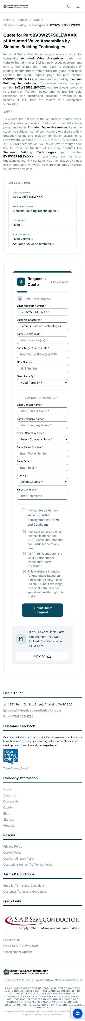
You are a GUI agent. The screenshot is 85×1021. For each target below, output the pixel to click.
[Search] (69, 6)
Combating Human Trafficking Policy (27, 864)
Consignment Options (17, 951)
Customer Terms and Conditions (24, 891)
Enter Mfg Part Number (31, 305)
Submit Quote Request (42, 610)
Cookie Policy (12, 852)
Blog (6, 813)
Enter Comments (27, 489)
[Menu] (78, 6)
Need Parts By (26, 376)
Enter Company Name (30, 418)
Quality (8, 807)
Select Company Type (30, 433)
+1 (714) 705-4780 (20, 716)
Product (22, 19)
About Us (9, 795)
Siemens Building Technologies (24, 25)
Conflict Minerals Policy (19, 858)
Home (7, 19)
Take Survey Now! (15, 768)
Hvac (36, 19)
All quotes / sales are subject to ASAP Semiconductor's (44, 517)
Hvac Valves (21, 239)
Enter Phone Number (30, 447)
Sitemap (8, 819)
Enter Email (24, 461)
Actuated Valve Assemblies (32, 244)
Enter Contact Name (29, 404)
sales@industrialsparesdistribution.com (34, 710)
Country (22, 475)
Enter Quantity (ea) (28, 333)
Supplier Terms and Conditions (24, 885)
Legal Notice (11, 939)
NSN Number (24, 362)
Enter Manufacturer (29, 319)
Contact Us (10, 801)
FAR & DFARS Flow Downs (20, 945)
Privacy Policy (12, 846)
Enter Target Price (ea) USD (33, 348)
